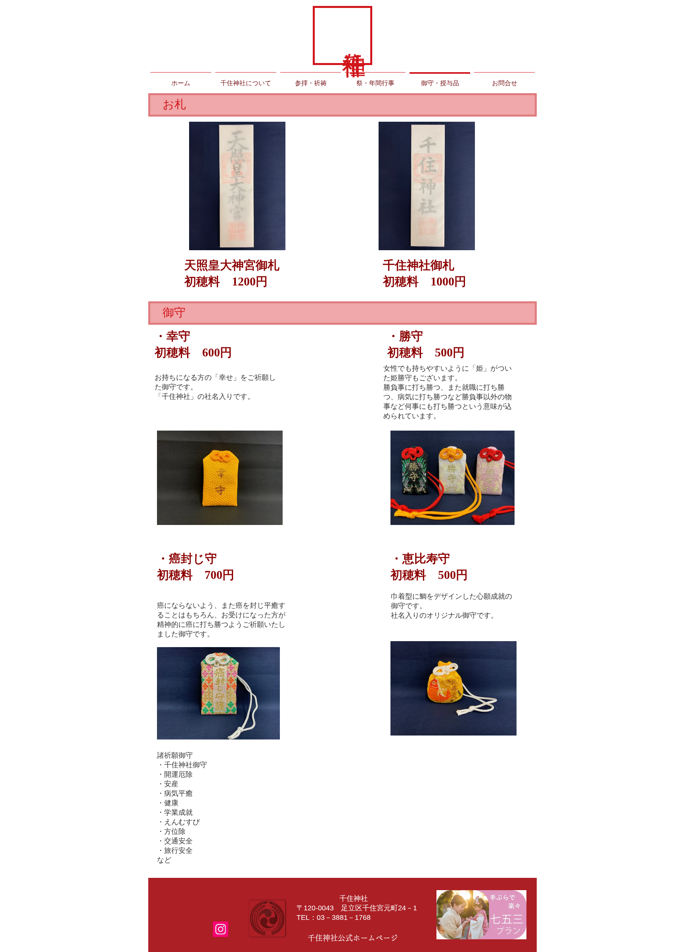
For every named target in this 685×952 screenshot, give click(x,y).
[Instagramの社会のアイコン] (220, 929)
